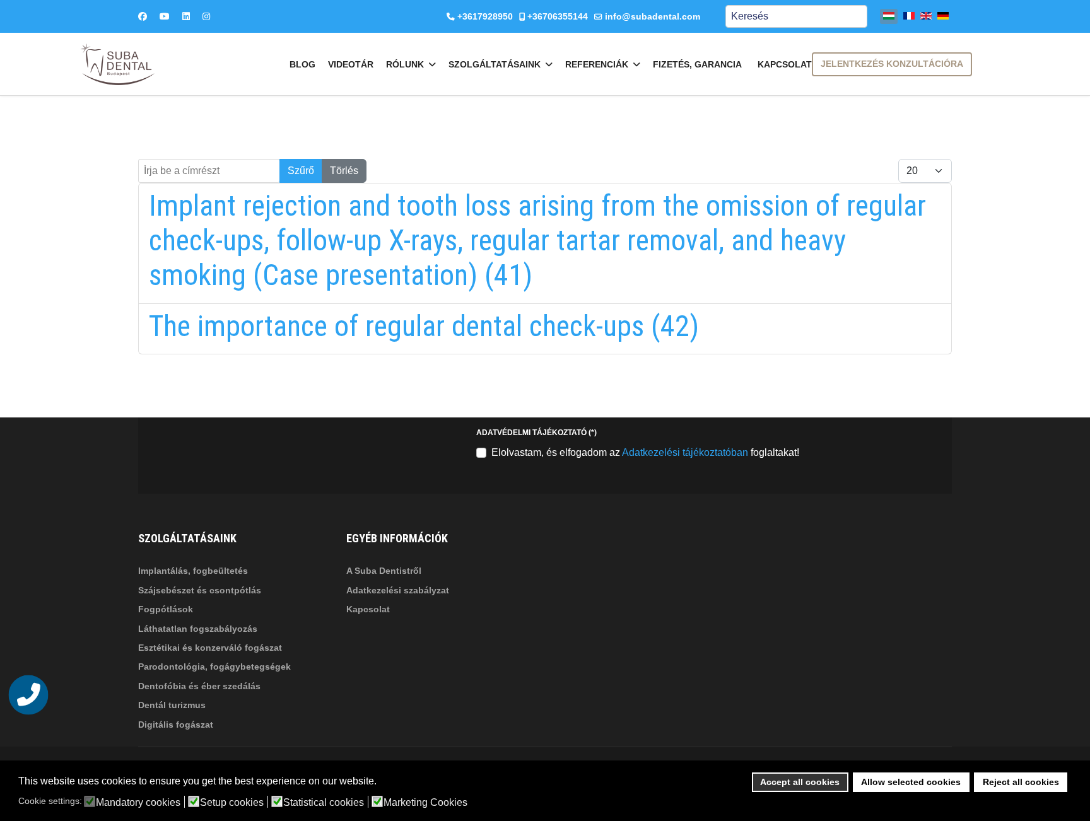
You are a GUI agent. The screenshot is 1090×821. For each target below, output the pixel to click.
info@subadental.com (652, 16)
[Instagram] (206, 16)
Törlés (344, 170)
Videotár (350, 64)
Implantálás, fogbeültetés (193, 571)
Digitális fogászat (175, 724)
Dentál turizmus (172, 705)
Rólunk (405, 64)
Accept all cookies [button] (800, 782)
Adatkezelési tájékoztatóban (685, 452)
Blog (302, 64)
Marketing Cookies (425, 803)
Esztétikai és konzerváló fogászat (210, 648)
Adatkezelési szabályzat (397, 590)
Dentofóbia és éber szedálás (199, 686)
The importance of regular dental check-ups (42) (424, 326)
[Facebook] (142, 16)
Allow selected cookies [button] (911, 782)
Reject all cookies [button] (1021, 782)
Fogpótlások (165, 609)
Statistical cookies (323, 803)
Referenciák (596, 64)
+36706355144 (557, 16)
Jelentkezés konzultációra (892, 64)
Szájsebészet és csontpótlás (199, 590)
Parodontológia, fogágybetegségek (214, 666)
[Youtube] (165, 16)
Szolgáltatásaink (494, 64)
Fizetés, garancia (697, 64)
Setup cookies (232, 803)
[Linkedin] (186, 16)
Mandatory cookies (138, 803)
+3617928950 (485, 16)
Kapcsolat (785, 64)
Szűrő (301, 170)
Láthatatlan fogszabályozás (197, 629)
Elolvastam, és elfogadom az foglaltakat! (645, 452)
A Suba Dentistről (383, 571)
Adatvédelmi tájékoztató (536, 432)
